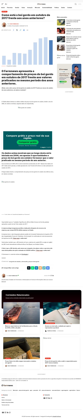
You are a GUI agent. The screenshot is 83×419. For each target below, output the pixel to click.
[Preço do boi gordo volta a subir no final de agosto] (61, 58)
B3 (40, 390)
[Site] (49, 276)
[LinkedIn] (53, 276)
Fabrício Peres (51, 330)
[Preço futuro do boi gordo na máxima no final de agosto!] (61, 22)
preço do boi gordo (24, 390)
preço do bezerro (46, 390)
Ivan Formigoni (14, 24)
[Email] (40, 268)
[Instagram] (47, 398)
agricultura (72, 390)
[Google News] (44, 398)
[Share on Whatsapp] (32, 268)
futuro (78, 390)
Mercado (4, 11)
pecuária (35, 390)
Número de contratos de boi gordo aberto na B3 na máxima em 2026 (73, 38)
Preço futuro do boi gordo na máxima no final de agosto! (73, 21)
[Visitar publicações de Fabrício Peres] (46, 331)
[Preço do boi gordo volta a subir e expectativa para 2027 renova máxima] (61, 348)
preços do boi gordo (33, 261)
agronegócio (64, 390)
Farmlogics (25, 254)
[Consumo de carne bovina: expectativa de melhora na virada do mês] (61, 31)
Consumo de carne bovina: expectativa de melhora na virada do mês (73, 30)
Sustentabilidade (50, 323)
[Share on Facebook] (13, 30)
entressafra (24, 261)
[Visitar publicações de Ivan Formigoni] (4, 24)
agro (31, 390)
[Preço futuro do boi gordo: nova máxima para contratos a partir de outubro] (61, 48)
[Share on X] (17, 30)
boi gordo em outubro (15, 261)
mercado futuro (56, 390)
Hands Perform (57, 416)
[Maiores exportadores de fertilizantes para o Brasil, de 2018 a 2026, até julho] (21, 313)
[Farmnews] (41, 4)
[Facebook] (51, 276)
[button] (3, 4)
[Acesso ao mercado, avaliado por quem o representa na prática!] (61, 313)
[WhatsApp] (51, 398)
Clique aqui (16, 238)
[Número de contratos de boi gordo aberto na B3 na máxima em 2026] (61, 39)
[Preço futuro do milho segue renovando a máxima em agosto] (21, 348)
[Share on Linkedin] (36, 268)
